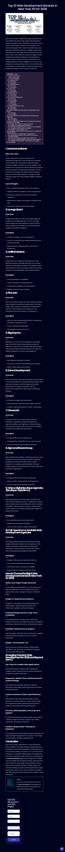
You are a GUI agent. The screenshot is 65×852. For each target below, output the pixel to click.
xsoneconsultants (17, 148)
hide (16, 74)
